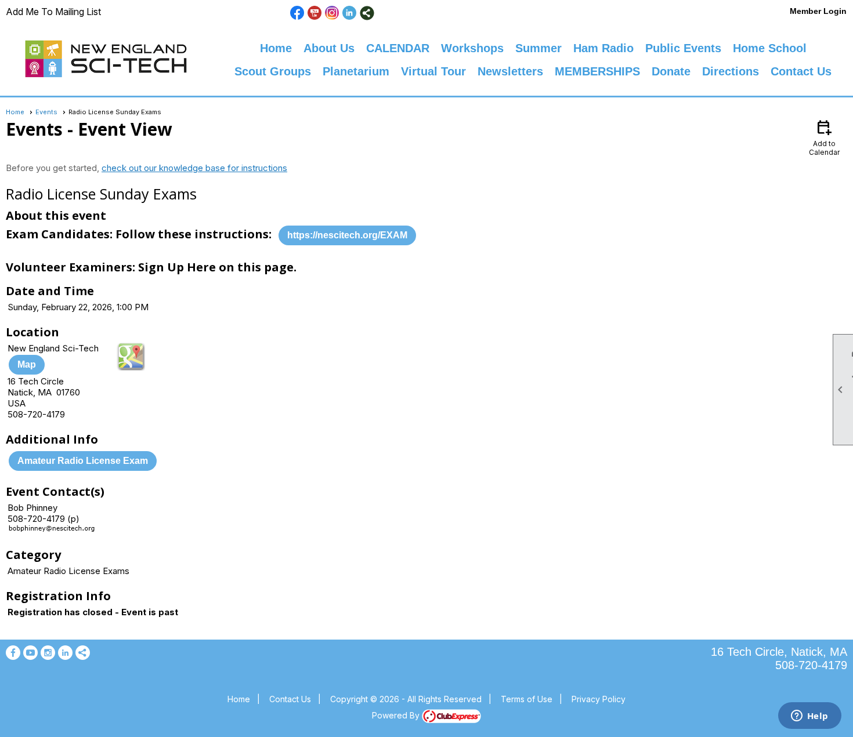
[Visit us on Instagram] (332, 13)
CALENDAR (397, 48)
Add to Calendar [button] (824, 137)
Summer (538, 48)
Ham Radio (603, 48)
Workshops (472, 48)
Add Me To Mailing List (53, 11)
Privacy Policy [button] (599, 699)
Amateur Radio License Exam (82, 461)
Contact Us (801, 71)
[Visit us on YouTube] (315, 13)
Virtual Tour (433, 71)
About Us (329, 48)
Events (46, 112)
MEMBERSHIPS (597, 71)
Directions (730, 71)
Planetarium (356, 71)
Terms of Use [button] (526, 699)
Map (26, 364)
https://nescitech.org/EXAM (347, 235)
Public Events (683, 48)
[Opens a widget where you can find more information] (809, 716)
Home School (770, 48)
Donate (671, 71)
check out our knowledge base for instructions (194, 167)
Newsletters (510, 71)
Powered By (397, 715)
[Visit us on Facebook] (297, 13)
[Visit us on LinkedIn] (349, 13)
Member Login (818, 11)
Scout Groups (272, 71)
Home (276, 48)
